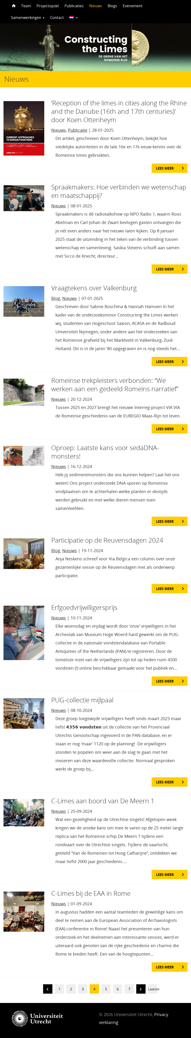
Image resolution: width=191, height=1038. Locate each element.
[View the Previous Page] (48, 989)
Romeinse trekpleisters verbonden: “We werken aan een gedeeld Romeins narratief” (114, 384)
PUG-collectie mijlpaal (82, 699)
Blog (55, 298)
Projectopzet (48, 5)
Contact (57, 17)
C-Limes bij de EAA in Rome (90, 893)
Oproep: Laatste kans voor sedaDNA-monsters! (105, 451)
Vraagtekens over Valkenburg (94, 287)
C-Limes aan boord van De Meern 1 (102, 800)
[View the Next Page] (141, 989)
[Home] (13, 6)
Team (26, 5)
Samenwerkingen (26, 17)
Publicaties (74, 5)
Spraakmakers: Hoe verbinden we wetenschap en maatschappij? (118, 191)
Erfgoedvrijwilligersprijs (84, 607)
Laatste (153, 989)
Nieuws (95, 5)
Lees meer (165, 168)
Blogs (112, 5)
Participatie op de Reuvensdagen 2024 (107, 540)
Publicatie (77, 130)
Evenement (133, 5)
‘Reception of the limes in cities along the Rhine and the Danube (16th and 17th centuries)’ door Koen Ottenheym (119, 111)
